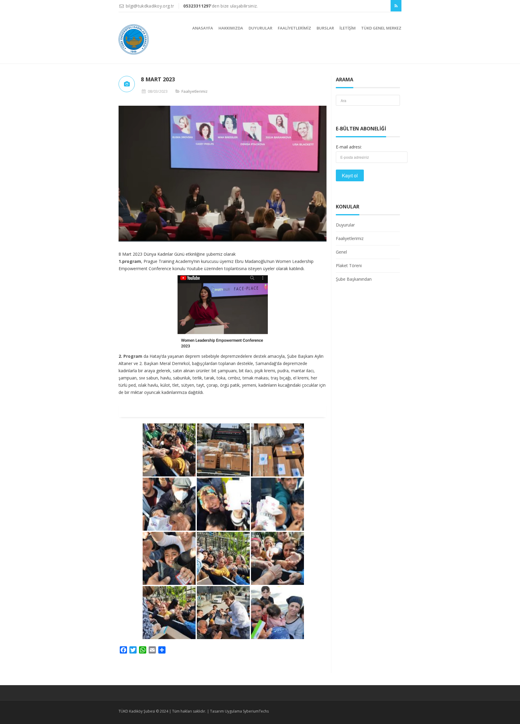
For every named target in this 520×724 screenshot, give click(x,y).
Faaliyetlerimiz (294, 28)
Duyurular (260, 28)
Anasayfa (202, 28)
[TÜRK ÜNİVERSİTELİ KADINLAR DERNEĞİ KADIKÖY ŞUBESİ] (134, 39)
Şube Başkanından (354, 279)
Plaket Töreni (349, 265)
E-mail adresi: (349, 147)
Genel (341, 252)
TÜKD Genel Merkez (381, 28)
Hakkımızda (230, 28)
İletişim (347, 28)
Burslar (325, 28)
